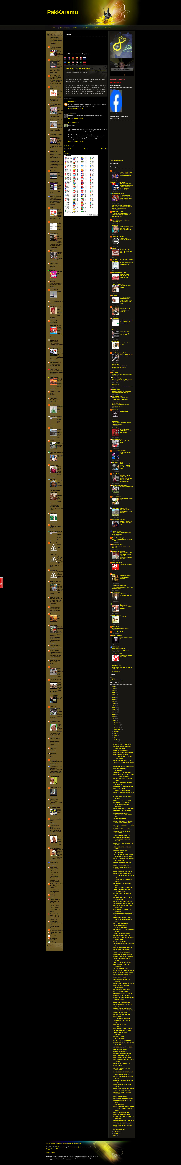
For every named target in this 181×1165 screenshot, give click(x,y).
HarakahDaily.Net (55, 899)
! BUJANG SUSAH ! (55, 788)
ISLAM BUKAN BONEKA (126, 486)
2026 (113, 686)
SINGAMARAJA (54, 776)
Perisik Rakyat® (54, 907)
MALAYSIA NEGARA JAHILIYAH (122, 829)
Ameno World (54, 182)
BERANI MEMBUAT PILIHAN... (121, 220)
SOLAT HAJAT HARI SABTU (121, 1063)
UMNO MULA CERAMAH (120, 1012)
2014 (113, 712)
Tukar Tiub (53, 171)
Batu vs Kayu (54, 263)
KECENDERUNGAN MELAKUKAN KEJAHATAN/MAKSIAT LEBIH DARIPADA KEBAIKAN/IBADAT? (56, 80)
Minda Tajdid (116, 364)
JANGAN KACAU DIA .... (120, 1051)
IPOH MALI (115, 626)
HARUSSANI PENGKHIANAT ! (121, 1112)
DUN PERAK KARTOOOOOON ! (122, 760)
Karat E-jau (53, 513)
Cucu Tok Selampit (117, 284)
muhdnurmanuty (55, 645)
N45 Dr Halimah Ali (55, 362)
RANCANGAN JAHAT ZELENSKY (60, 175)
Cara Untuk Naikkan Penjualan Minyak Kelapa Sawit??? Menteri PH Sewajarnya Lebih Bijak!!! (126, 300)
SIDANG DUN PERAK (119, 819)
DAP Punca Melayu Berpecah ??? (60, 53)
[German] (73, 58)
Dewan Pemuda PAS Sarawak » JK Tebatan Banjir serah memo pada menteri (56, 769)
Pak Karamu (113, 89)
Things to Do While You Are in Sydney (122, 386)
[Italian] (81, 58)
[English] (66, 58)
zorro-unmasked (117, 562)
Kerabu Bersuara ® (55, 60)
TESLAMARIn (116, 647)
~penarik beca (54, 151)
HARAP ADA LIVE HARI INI (121, 803)
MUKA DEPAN (116, 403)
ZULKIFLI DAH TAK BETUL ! (121, 1002)
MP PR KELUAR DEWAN (120, 991)
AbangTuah (115, 474)
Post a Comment (69, 146)
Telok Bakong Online (56, 531)
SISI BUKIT (115, 307)
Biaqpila (52, 270)
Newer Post (67, 149)
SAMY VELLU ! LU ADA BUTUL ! (122, 772)
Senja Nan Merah (59, 617)
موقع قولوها (53, 554)
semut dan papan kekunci (119, 604)
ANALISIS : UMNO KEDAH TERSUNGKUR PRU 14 (56, 508)
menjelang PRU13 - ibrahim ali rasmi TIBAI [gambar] (126, 607)
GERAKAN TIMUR (117, 462)
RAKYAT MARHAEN (55, 326)
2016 (113, 708)
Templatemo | (75, 1147)
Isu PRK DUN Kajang (55, 647)
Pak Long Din (54, 872)
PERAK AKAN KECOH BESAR (122, 811)
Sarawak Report (54, 37)
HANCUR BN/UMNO (119, 1129)
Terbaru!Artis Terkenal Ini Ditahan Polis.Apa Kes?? (126, 523)
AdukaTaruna (54, 250)
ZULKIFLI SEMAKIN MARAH (121, 1018)
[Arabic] (81, 63)
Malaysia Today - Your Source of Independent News (55, 915)
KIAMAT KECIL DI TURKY (120, 1096)
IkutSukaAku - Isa (55, 909)
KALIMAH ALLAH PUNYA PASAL (122, 1041)
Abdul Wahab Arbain (56, 405)
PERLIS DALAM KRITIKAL (121, 923)
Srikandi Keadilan (55, 848)
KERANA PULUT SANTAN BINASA (123, 863)
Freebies (64, 1143)
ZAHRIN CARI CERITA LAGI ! (121, 950)
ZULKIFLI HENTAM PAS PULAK (122, 871)
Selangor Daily (116, 378)
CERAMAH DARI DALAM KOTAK (122, 993)
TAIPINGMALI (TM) (117, 212)
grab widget (113, 680)
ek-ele (52, 897)
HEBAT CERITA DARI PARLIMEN (122, 901)
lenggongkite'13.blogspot (119, 485)
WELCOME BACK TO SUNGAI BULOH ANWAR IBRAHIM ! (126, 511)
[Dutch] (85, 58)
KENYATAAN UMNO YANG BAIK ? (123, 1098)
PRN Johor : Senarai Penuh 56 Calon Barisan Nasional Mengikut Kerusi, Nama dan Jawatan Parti (126, 186)
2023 (113, 693)
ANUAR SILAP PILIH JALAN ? (122, 1031)
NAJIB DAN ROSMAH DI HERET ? (123, 1028)
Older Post (104, 149)
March (116, 742)
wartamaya (53, 753)
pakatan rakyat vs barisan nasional (55, 880)
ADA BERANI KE (55, 807)
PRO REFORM (54, 799)
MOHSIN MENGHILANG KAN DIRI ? (123, 998)
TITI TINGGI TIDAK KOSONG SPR (123, 887)
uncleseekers (116, 592)
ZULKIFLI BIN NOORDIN (119, 450)
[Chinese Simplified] (85, 63)
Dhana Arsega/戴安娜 (56, 416)
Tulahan (52, 281)
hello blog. (53, 394)
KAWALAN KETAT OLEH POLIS (122, 800)
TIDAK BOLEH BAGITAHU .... (121, 835)
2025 (113, 688)
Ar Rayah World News (56, 883)
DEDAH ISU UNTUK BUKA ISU (122, 935)
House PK (115, 225)
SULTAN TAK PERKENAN (120, 968)
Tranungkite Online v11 (119, 585)
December (117, 722)
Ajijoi (51, 428)
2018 (113, 703)
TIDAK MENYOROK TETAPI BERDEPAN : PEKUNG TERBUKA (55, 830)
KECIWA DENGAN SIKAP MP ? (122, 1014)
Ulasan (50, 948)
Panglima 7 (53, 398)
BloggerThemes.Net (52, 1149)
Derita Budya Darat (59, 810)
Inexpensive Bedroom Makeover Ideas (60, 574)
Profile (75, 27)
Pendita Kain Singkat (118, 551)
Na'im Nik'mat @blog (56, 222)
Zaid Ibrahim (54, 862)
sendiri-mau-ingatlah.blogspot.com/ (56, 923)
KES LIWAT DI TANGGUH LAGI (122, 873)
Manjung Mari (54, 465)
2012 (113, 716)
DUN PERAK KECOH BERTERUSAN (123, 766)
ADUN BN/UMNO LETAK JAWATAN (123, 903)
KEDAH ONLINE (54, 650)
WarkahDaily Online (118, 193)
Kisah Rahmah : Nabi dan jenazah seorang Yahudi (55, 285)
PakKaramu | (60, 1147)
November (117, 725)
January (116, 1133)
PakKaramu (62, 12)
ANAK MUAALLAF (55, 660)
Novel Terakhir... (124, 616)
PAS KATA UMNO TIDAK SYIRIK (122, 744)
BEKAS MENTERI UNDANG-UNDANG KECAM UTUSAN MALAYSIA (121, 839)
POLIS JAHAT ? (118, 1016)
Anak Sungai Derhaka (56, 120)
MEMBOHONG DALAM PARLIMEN (123, 956)
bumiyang (115, 295)
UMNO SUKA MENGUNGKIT (121, 1055)
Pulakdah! (53, 667)
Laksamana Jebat (117, 544)
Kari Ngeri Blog (54, 905)
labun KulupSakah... (56, 290)
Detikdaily (53, 942)
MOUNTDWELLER (55, 348)
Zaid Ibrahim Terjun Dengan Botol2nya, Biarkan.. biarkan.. (125, 333)
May (115, 737)
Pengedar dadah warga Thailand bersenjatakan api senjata (56, 372)
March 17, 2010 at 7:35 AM (75, 141)
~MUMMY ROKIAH (117, 396)
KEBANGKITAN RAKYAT (120, 1049)
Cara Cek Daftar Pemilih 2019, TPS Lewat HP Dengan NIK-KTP (126, 321)
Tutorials (58, 1143)
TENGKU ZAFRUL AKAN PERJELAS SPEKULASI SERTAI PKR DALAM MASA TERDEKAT (122, 215)
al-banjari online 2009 (56, 930)
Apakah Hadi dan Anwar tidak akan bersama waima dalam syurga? (126, 174)
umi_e (70, 113)
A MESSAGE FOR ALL (126, 564)
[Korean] (77, 63)
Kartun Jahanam (117, 635)
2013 (113, 714)
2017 (113, 705)
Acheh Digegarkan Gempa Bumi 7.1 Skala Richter (56, 802)
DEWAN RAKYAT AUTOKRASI (122, 975)
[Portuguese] (69, 63)
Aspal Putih (115, 318)
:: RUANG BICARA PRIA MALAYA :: (55, 491)
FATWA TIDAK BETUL (119, 941)
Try (51, 822)
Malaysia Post (116, 665)
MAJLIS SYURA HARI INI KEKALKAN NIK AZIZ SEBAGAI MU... (123, 815)
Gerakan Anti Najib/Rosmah (54, 340)
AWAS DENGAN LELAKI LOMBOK (123, 1047)
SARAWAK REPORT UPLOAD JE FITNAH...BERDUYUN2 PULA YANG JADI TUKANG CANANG (126, 478)
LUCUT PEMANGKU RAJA (120, 865)
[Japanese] (73, 63)
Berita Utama (116, 389)
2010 (113, 720)
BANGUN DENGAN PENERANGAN (123, 1072)
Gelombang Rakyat (117, 428)
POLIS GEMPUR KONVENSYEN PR (123, 1106)
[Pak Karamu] (116, 112)
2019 (113, 701)
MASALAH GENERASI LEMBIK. (59, 226)
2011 (113, 718)
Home (53, 27)
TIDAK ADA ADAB (118, 1104)
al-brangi (52, 894)
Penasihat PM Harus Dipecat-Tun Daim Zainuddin (125, 577)
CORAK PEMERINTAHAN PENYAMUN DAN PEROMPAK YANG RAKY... (122, 756)
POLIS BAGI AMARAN (119, 977)
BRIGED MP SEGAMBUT (53, 938)
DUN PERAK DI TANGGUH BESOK (123, 786)
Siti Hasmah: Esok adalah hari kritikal (122, 374)
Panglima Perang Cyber (119, 272)
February (116, 1131)
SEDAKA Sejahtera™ (56, 208)
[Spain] (77, 58)
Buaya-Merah (116, 421)
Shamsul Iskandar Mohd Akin (55, 197)
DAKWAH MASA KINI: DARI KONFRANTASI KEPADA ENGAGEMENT (119, 367)
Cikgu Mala (53, 625)
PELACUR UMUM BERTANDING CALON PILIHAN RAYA (126, 431)
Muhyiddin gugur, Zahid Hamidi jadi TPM (59, 536)
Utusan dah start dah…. (56, 864)
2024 (113, 690)
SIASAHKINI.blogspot (118, 519)
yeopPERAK (115, 409)
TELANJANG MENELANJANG (121, 952)
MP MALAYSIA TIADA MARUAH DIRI (124, 970)
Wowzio (112, 678)
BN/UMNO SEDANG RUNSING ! (122, 1053)
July (115, 733)
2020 (113, 699)
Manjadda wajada (55, 607)
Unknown (71, 101)
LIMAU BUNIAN (117, 1066)
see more (121, 680)
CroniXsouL (115, 384)
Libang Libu (115, 330)
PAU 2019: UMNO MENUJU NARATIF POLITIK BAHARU (125, 276)
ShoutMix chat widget (116, 160)
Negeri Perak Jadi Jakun (120, 750)
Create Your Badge (114, 113)
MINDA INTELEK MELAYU (119, 182)
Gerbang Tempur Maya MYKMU (121, 205)
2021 (113, 697)
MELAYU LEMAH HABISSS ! (121, 995)
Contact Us (108, 27)
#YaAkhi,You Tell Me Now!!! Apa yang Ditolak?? (125, 310)
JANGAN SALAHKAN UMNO (121, 933)
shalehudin (53, 570)
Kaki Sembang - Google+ (54, 902)
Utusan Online (116, 531)
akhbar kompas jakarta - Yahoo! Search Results (54, 876)
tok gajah (115, 372)
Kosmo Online (54, 369)
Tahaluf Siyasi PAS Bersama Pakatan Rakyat (55, 743)
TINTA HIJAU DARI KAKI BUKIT (55, 582)
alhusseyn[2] (54, 835)
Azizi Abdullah (116, 615)
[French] (69, 58)
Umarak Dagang (64, 27)
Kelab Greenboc (54, 377)
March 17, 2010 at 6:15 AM (75, 108)
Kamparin (53, 748)
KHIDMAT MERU (117, 439)
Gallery (53, 1143)
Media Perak (53, 919)
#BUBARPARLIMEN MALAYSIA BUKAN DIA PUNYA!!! (126, 251)
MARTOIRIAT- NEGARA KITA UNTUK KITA (54, 869)
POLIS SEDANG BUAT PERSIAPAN (123, 809)
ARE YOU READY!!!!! (56, 772)
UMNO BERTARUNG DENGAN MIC (123, 752)
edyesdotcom (54, 233)
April (115, 740)
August (116, 731)
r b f (113, 574)
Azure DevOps (116, 221)
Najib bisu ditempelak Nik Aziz (120, 628)
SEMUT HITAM (116, 248)
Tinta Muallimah (55, 543)
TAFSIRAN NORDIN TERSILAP (122, 1123)
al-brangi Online (117, 653)
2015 (113, 710)
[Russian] (66, 63)
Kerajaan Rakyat (54, 440)
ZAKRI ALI (53, 479)
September (117, 729)
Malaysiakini (53, 936)
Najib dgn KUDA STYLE (59, 698)
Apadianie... (53, 613)
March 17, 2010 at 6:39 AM (75, 118)
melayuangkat (72, 122)
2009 (113, 1135)
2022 (113, 695)
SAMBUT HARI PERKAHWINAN (122, 962)
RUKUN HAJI (53, 749)
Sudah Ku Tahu (124, 411)
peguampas (53, 760)
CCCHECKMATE (54, 695)
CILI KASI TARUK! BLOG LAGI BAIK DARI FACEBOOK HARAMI (126, 228)
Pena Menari (86, 27)
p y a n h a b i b (54, 525)
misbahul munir (54, 707)
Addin (52, 911)
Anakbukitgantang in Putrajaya (121, 353)
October (116, 727)
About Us (97, 27)
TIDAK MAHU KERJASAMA (121, 1074)
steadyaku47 (53, 320)
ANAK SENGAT (54, 597)
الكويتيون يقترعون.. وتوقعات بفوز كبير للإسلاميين (55, 891)
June (115, 735)
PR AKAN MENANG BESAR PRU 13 (123, 983)
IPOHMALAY (116, 341)
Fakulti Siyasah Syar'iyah (54, 927)
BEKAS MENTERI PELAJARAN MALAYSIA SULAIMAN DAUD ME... (122, 919)
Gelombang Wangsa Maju (119, 508)
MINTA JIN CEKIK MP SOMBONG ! (78, 68)
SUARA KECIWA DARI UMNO (121, 1114)
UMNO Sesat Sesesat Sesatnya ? (122, 1057)
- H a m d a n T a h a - (118, 632)
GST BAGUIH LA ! (118, 1000)
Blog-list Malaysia (55, 306)
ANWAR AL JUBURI (118, 236)
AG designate (53, 322)
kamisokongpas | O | (56, 505)
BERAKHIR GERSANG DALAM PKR (123, 1121)
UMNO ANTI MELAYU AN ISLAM (122, 954)
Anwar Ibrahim (54, 161)
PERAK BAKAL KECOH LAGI (121, 989)
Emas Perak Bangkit (118, 538)
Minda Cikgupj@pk (55, 76)
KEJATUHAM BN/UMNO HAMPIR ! (123, 947)
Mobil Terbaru (116, 671)
